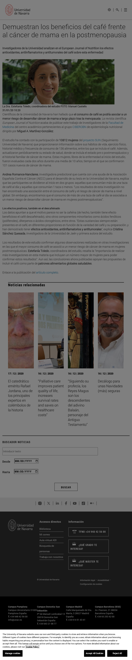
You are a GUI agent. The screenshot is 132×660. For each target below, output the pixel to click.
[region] (66, 645)
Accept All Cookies (94, 653)
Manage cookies (12, 653)
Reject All (117, 653)
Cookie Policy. (32, 646)
